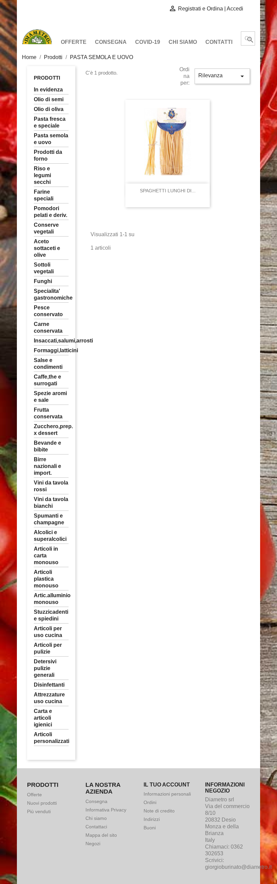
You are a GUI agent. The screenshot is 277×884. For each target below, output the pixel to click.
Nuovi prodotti (42, 803)
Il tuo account (167, 785)
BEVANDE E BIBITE (47, 446)
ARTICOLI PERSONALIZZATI (51, 737)
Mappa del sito (101, 835)
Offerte (73, 42)
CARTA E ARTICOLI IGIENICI (43, 717)
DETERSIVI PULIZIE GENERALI (45, 668)
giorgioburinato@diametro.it (238, 867)
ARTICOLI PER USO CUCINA (48, 632)
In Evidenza (48, 89)
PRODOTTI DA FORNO (48, 155)
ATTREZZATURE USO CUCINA (49, 698)
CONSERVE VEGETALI (46, 228)
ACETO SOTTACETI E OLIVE (47, 248)
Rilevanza (222, 76)
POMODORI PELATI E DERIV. (50, 211)
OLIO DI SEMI (49, 99)
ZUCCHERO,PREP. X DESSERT (51, 429)
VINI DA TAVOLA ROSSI (51, 486)
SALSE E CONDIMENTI (48, 363)
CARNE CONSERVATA (48, 327)
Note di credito (159, 810)
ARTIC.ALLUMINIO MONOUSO (51, 598)
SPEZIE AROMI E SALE (50, 396)
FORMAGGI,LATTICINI (51, 350)
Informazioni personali (167, 794)
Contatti (218, 42)
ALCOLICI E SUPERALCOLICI (50, 535)
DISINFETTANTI (49, 685)
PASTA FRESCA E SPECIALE (50, 122)
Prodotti (47, 78)
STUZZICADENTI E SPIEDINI (51, 615)
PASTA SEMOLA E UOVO (51, 139)
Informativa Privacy (105, 809)
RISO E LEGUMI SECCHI (42, 175)
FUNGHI (43, 281)
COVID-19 (147, 42)
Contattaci (96, 826)
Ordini (150, 802)
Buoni (150, 827)
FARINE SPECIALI (43, 195)
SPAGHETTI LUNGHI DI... (168, 190)
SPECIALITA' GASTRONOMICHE (51, 294)
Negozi (92, 843)
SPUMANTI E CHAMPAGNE (49, 519)
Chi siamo (183, 42)
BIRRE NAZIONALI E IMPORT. (47, 466)
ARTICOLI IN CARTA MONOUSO (46, 555)
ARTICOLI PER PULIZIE (48, 648)
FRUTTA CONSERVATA (48, 413)
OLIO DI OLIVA (49, 109)
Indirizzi (152, 819)
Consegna (111, 42)
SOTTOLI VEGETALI (44, 268)
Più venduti (39, 811)
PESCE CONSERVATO (48, 311)
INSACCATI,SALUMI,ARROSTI (51, 340)
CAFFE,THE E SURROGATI (47, 380)
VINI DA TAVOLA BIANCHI (51, 502)
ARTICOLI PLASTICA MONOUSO (46, 578)
